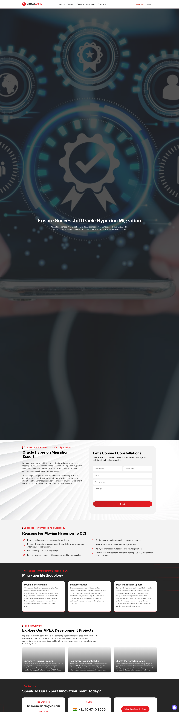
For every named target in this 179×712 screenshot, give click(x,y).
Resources (90, 4)
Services (70, 4)
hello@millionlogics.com (43, 706)
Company (102, 4)
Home (62, 4)
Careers (80, 4)
